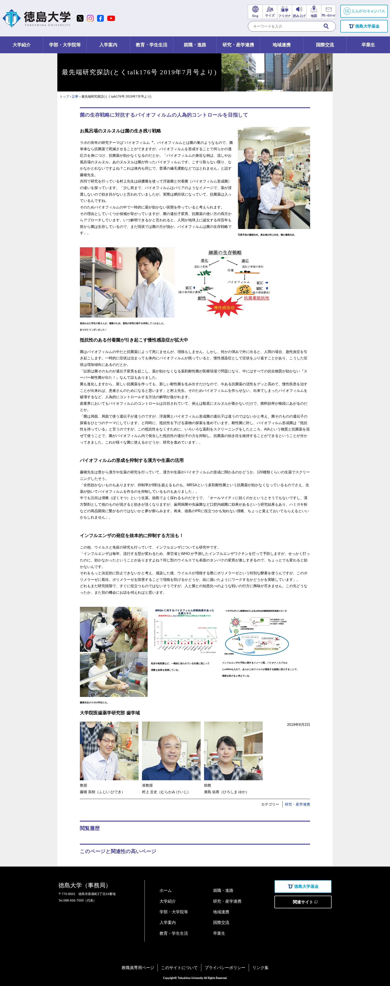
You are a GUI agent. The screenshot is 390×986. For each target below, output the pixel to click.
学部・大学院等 (174, 912)
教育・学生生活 (174, 933)
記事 (75, 96)
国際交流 (221, 922)
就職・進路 (223, 890)
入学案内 (168, 922)
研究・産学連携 (297, 804)
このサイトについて (179, 967)
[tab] (21, 44)
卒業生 (219, 933)
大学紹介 (168, 901)
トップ (64, 96)
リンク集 (260, 967)
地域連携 (221, 912)
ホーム (166, 890)
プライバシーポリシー (225, 967)
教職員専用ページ (138, 967)
